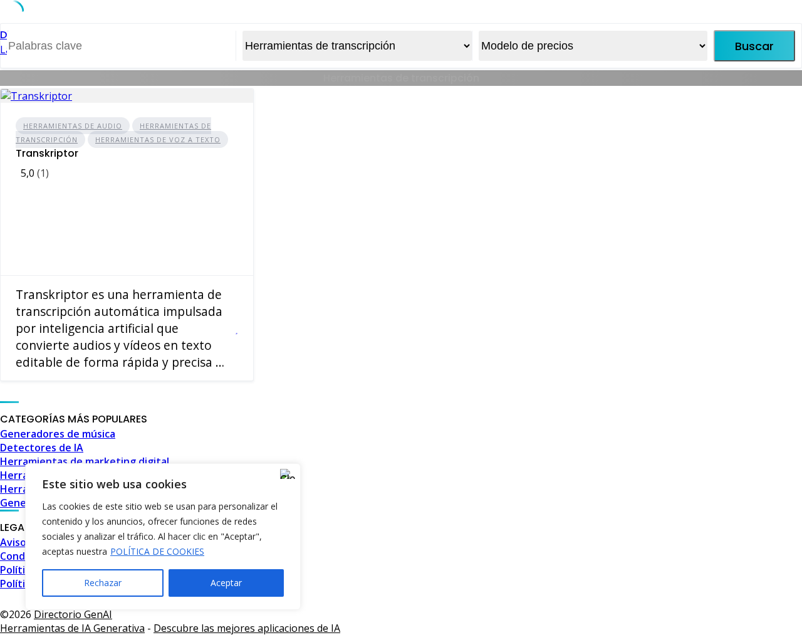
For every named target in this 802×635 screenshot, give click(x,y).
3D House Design (664, 597)
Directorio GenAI (73, 614)
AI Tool (727, 597)
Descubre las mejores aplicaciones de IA (247, 628)
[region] (163, 536)
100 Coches (448, 597)
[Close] (287, 473)
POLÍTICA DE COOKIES (157, 551)
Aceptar (226, 583)
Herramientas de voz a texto (158, 139)
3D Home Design (578, 597)
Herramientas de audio (72, 125)
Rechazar (103, 583)
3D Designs (507, 597)
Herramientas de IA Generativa (72, 628)
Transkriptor (47, 153)
